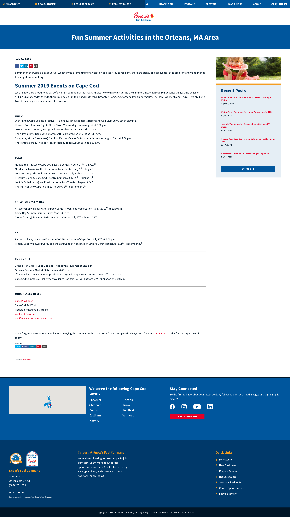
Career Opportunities (231, 488)
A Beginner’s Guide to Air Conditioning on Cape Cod (245, 153)
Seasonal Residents (230, 482)
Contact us (159, 333)
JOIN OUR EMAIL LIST (187, 416)
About (257, 4)
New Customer (47, 4)
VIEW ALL (248, 169)
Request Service (84, 4)
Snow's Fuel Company (123, 512)
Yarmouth (128, 415)
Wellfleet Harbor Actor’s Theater (33, 318)
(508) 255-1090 (17, 485)
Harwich (94, 421)
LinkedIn (32, 346)
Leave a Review (228, 493)
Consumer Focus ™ (185, 512)
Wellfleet (128, 410)
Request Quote (121, 4)
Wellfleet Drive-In (25, 314)
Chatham (95, 405)
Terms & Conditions (159, 512)
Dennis (93, 410)
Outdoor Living (26, 360)
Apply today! (97, 476)
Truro (126, 405)
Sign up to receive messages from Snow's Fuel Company (30, 497)
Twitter (18, 346)
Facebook (25, 346)
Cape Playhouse (24, 301)
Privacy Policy (141, 512)
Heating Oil (166, 4)
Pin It (39, 346)
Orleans (127, 400)
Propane (189, 4)
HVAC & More (234, 4)
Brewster (95, 400)
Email (44, 346)
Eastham (95, 415)
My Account (13, 4)
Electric (211, 4)
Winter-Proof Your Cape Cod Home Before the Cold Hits (247, 112)
